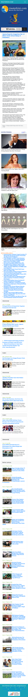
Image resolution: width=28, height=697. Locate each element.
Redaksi (18, 689)
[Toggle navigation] (25, 2)
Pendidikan (5, 689)
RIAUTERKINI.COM (7, 2)
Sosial (17, 687)
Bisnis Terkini (12, 689)
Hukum (13, 687)
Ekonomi (22, 687)
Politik (8, 687)
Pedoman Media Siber (15, 690)
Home (4, 687)
